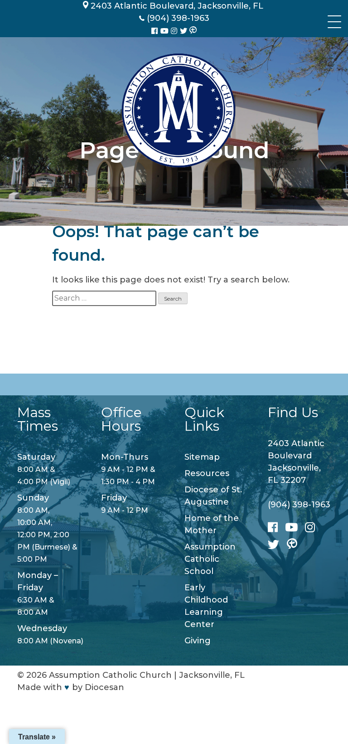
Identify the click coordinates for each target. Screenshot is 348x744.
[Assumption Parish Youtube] (165, 31)
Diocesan (104, 687)
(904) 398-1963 (299, 505)
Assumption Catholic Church (110, 675)
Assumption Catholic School (210, 559)
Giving (197, 641)
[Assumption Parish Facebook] (155, 31)
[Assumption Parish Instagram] (175, 31)
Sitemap (202, 457)
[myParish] (193, 30)
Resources (206, 473)
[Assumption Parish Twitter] (184, 31)
